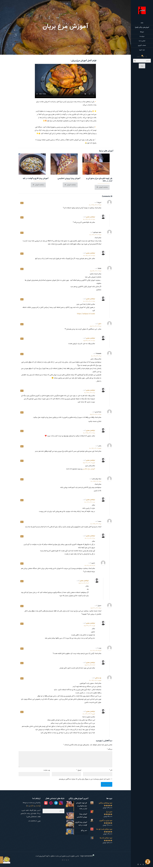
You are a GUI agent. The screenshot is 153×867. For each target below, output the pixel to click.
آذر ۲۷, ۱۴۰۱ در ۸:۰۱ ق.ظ (84, 583)
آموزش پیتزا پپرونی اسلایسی (69, 178)
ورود (142, 66)
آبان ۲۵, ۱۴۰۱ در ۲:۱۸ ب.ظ (95, 650)
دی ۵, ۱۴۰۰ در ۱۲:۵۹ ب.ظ (96, 481)
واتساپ (37, 806)
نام (110, 770)
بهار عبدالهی (98, 678)
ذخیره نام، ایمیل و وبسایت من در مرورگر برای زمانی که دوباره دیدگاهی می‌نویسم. (84, 779)
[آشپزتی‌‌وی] (142, 10)
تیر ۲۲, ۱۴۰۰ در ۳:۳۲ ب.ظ (89, 393)
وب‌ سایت (47, 770)
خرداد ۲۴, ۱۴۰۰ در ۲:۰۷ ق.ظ (95, 326)
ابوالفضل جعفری (90, 217)
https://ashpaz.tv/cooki (86, 313)
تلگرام (32, 806)
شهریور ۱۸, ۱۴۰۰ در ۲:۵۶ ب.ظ (95, 448)
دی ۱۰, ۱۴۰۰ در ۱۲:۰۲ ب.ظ (89, 502)
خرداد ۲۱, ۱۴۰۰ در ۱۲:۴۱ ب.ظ (89, 301)
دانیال (99, 324)
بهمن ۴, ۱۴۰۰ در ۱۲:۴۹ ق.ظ (89, 626)
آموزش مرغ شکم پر (89, 469)
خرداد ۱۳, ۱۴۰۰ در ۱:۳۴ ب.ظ (95, 235)
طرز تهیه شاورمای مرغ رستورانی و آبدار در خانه (99, 180)
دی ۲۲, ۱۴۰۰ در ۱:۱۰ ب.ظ (90, 538)
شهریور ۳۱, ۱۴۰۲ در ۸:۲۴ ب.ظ (89, 714)
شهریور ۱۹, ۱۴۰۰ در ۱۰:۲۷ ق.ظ (89, 463)
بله (27, 806)
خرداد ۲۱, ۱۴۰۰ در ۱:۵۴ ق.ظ (95, 271)
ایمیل (78, 770)
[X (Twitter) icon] (143, 864)
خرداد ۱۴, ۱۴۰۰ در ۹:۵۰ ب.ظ (89, 255)
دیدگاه (109, 749)
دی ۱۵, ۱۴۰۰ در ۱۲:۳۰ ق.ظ (95, 608)
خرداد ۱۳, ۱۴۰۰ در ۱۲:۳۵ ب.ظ (95, 205)
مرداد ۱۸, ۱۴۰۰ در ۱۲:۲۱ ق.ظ (95, 414)
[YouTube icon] (140, 864)
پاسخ (22, 203)
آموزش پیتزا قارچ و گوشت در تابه (35, 178)
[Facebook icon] (68, 860)
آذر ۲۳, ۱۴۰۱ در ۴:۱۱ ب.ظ (90, 565)
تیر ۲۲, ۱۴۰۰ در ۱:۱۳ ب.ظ (96, 356)
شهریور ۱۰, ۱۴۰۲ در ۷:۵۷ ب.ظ (95, 680)
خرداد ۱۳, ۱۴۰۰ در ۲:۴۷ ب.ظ (89, 219)
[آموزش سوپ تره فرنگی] (5, 859)
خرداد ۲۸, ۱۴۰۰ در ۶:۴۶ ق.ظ (89, 341)
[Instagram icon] (138, 864)
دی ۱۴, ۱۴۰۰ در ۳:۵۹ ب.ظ (95, 524)
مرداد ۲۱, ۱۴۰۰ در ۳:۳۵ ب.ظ (89, 433)
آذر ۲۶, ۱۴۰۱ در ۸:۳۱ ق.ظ (90, 665)
